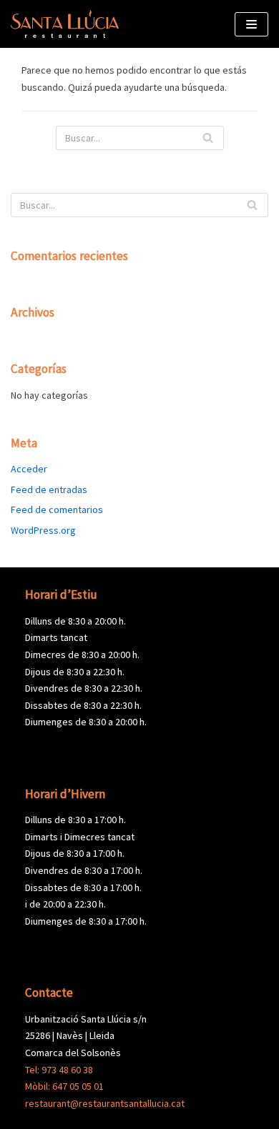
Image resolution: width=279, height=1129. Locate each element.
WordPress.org (43, 530)
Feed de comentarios (57, 509)
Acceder (29, 468)
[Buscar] (208, 138)
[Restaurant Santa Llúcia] (65, 24)
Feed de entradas (49, 489)
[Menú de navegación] (251, 24)
